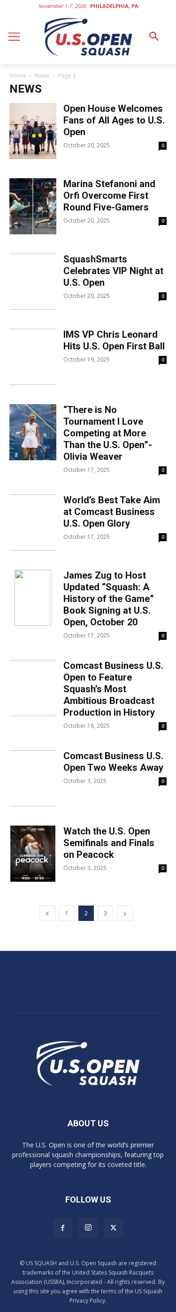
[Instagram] (88, 1227)
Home (17, 76)
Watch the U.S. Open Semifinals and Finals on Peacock (108, 843)
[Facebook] (63, 1228)
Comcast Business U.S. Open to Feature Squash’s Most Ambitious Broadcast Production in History (113, 689)
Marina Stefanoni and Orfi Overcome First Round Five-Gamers (109, 195)
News (42, 76)
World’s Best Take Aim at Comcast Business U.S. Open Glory (111, 511)
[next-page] (125, 913)
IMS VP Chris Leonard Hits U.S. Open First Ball (114, 340)
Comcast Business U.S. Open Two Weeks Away (113, 761)
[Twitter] (113, 1228)
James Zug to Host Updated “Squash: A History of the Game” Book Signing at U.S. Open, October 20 (108, 599)
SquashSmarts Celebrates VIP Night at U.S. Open (113, 271)
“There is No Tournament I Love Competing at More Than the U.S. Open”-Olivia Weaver (107, 433)
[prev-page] (47, 913)
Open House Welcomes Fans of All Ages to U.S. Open (114, 120)
